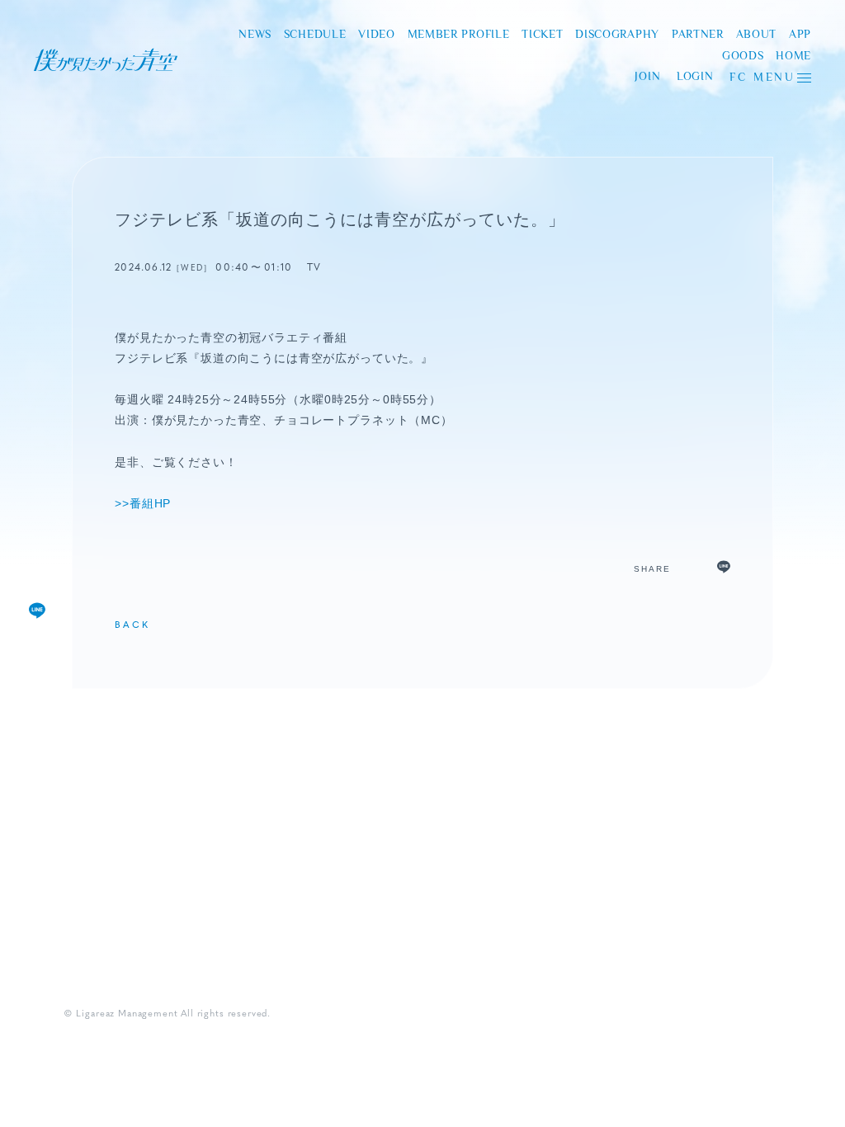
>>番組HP (143, 503)
